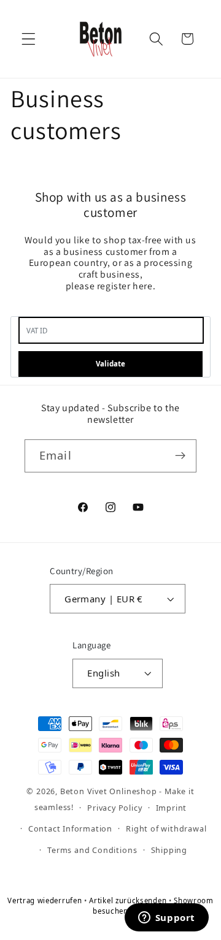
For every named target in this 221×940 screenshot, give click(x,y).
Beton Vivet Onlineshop (108, 791)
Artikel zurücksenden (129, 900)
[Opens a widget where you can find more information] (166, 918)
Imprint (171, 807)
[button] (28, 39)
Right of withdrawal (166, 828)
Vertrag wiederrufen (45, 900)
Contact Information (70, 828)
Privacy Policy (114, 807)
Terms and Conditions (92, 849)
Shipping (169, 849)
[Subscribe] (180, 455)
